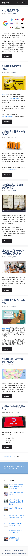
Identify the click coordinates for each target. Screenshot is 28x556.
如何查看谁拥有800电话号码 (13, 133)
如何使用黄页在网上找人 (12, 67)
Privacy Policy (8, 550)
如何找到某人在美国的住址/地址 (12, 360)
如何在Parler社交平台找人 (13, 408)
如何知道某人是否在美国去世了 (12, 186)
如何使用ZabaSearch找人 (13, 301)
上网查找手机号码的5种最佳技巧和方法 (13, 252)
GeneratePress (22, 553)
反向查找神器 (8, 466)
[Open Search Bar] (18, 2)
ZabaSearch (6, 328)
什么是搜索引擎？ (11, 10)
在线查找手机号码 (11, 170)
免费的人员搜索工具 (14, 98)
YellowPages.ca (7, 116)
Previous (5, 457)
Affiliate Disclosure (18, 550)
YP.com (4, 94)
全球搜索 (5, 2)
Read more (7, 56)
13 (15, 457)
